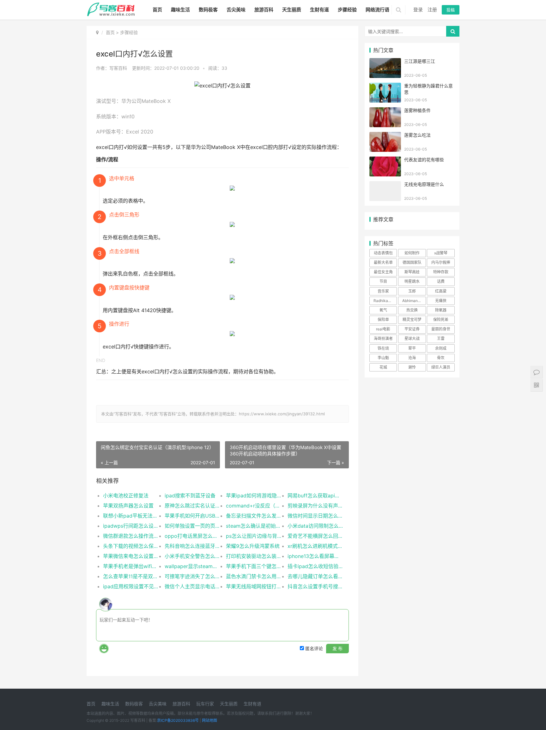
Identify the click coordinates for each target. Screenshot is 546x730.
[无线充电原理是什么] (385, 185)
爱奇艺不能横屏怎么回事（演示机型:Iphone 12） (315, 536)
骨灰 (441, 357)
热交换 (412, 310)
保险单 (383, 319)
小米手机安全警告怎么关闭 (192, 556)
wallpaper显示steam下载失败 (192, 566)
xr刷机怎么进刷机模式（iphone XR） (315, 546)
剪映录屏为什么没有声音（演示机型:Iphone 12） (315, 505)
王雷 (441, 338)
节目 (383, 281)
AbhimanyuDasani (414, 300)
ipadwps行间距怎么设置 (130, 526)
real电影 (383, 329)
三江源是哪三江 (419, 61)
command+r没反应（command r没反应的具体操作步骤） (253, 505)
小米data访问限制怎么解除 (315, 526)
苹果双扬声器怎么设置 (128, 505)
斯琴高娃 (412, 272)
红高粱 (440, 291)
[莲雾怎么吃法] (385, 136)
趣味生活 (180, 10)
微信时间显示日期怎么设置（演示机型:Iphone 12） (315, 516)
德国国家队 (412, 262)
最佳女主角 (383, 272)
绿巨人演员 (440, 367)
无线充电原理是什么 (424, 184)
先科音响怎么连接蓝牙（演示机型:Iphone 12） (192, 546)
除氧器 (440, 310)
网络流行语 (377, 10)
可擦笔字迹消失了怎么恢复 (192, 576)
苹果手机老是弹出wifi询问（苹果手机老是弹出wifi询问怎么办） (130, 566)
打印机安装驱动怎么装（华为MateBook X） (253, 556)
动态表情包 (383, 253)
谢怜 (412, 367)
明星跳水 (412, 281)
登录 (418, 10)
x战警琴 (440, 253)
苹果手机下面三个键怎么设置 (253, 566)
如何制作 (412, 253)
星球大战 (412, 338)
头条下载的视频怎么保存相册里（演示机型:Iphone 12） (130, 546)
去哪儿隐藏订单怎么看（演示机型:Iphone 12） (315, 576)
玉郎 (412, 291)
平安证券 (412, 329)
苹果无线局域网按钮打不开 (253, 586)
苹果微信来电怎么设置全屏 (130, 556)
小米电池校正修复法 (126, 495)
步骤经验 (347, 10)
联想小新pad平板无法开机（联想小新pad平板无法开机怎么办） (130, 516)
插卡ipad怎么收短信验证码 (315, 566)
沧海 (412, 357)
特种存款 (440, 272)
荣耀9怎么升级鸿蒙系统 (253, 546)
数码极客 (208, 10)
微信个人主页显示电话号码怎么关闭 (192, 586)
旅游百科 (263, 10)
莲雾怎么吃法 (417, 135)
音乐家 (383, 291)
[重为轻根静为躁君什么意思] (385, 86)
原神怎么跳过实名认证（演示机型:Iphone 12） (192, 505)
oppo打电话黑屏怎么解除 (192, 536)
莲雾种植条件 (417, 110)
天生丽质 (291, 10)
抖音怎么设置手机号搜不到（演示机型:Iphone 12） (315, 586)
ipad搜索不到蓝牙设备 (190, 495)
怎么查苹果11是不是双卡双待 (130, 576)
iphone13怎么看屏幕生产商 (315, 556)
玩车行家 (205, 703)
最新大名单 (383, 262)
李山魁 (383, 357)
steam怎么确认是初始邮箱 (253, 526)
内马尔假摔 (440, 262)
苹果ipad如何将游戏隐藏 (253, 495)
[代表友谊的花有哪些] (385, 160)
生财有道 (319, 10)
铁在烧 (383, 348)
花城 (383, 367)
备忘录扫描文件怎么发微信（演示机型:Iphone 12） (253, 516)
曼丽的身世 (440, 329)
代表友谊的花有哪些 (424, 159)
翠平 (412, 348)
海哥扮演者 (383, 338)
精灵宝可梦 (412, 319)
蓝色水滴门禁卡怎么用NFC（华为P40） (253, 576)
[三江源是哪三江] (385, 62)
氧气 (383, 310)
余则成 (440, 348)
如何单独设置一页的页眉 (192, 526)
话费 (441, 281)
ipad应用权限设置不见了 (130, 586)
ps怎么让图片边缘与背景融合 (253, 536)
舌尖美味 (236, 10)
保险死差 (440, 319)
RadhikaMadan (385, 300)
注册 (432, 10)
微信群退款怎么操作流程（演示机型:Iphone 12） (130, 536)
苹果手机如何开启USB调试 (192, 516)
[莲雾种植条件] (385, 111)
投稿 (450, 9)
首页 (157, 10)
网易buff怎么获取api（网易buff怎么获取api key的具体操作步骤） (315, 495)
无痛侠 (440, 300)
